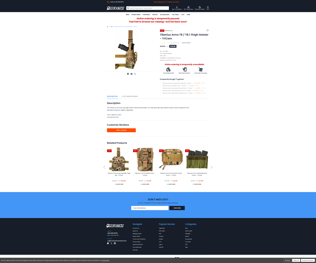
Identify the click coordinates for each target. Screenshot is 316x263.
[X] (134, 73)
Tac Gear (175, 14)
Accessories (164, 14)
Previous (104, 167)
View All (161, 247)
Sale (188, 14)
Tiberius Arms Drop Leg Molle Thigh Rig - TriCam (119, 174)
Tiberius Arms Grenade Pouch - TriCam (145, 174)
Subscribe (177, 208)
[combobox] (147, 8)
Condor (161, 236)
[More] (150, 14)
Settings (287, 260)
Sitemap (135, 250)
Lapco (160, 244)
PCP (182, 14)
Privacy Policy (136, 242)
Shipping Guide (137, 233)
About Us (135, 231)
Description (112, 96)
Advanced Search (138, 244)
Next (211, 167)
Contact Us (136, 228)
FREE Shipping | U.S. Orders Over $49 (166, 2)
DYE (160, 233)
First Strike (162, 231)
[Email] (131, 73)
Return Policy (136, 236)
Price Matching (137, 247)
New (127, 14)
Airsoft (154, 14)
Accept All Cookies (308, 260)
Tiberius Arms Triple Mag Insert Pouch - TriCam (197, 174)
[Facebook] (128, 73)
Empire (161, 239)
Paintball (146, 14)
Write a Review (186, 43)
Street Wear (136, 14)
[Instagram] (114, 243)
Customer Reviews (130, 96)
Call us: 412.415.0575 (117, 2)
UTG (160, 242)
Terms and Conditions (139, 239)
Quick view (119, 184)
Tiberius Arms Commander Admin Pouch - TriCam (171, 174)
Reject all (296, 260)
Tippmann (162, 228)
